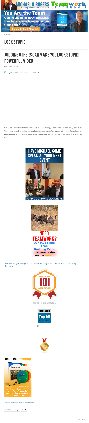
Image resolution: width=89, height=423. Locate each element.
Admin (81, 419)
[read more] (44, 97)
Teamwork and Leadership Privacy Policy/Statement (19, 402)
